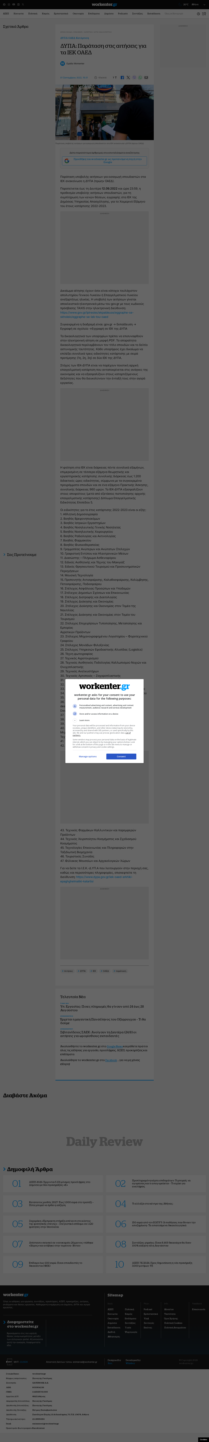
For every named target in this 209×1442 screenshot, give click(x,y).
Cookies (203, 1439)
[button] (104, 720)
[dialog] (104, 721)
